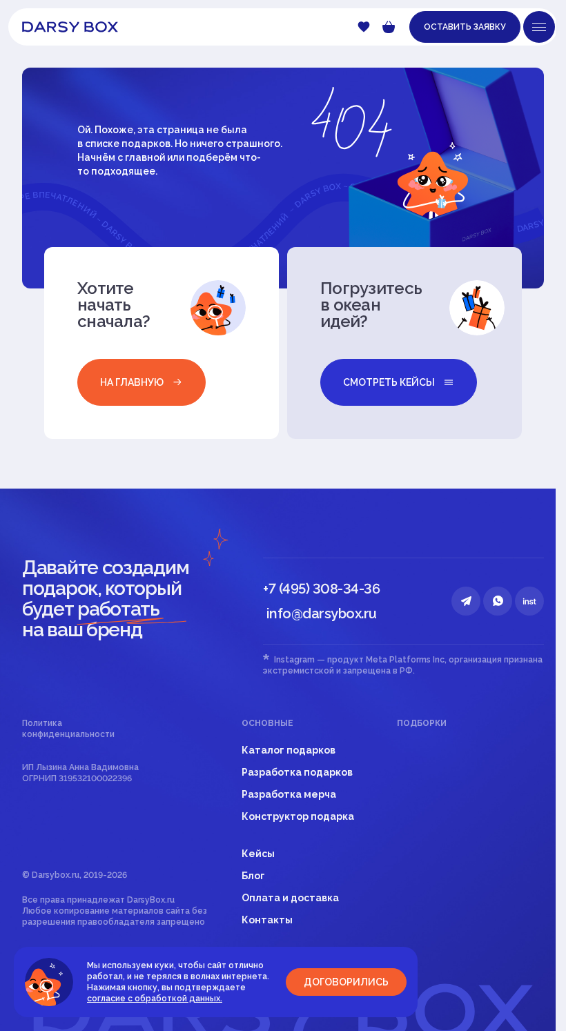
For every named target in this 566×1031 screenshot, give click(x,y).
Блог (253, 875)
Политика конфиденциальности (68, 728)
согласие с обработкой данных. (154, 998)
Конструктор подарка (298, 816)
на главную (132, 382)
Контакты (267, 919)
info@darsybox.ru (321, 613)
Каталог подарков (288, 750)
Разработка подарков (297, 772)
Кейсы (258, 853)
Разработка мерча (289, 794)
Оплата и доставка (290, 897)
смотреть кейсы (389, 382)
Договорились (346, 982)
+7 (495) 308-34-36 (321, 588)
